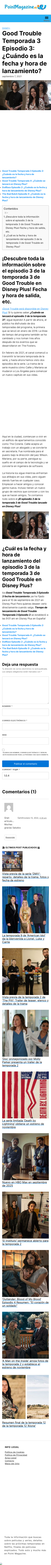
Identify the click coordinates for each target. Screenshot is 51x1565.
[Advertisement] (25, 140)
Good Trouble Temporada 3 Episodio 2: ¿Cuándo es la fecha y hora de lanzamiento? (23, 174)
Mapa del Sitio (12, 1463)
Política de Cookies (14, 1452)
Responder (10, 837)
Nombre (7, 706)
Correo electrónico (14, 720)
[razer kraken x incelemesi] (25, 1564)
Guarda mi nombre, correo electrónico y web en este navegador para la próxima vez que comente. (26, 754)
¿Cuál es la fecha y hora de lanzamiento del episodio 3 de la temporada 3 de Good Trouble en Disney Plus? (24, 241)
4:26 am (43, 818)
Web (4, 735)
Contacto (9, 1461)
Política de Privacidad (16, 1455)
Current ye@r (11, 769)
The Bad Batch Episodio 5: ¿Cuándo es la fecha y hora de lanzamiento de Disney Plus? (23, 197)
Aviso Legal (10, 1458)
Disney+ (6, 28)
